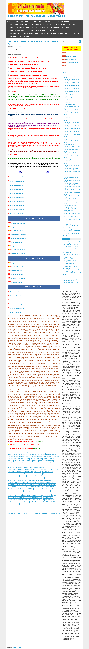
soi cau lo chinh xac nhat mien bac (48, 486)
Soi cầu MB (51, 488)
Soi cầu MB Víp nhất (36, 21)
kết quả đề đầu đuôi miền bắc (18, 253)
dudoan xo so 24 (29, 471)
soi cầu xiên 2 (34, 495)
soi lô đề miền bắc (28, 499)
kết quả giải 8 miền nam (17, 270)
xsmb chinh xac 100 (12, 506)
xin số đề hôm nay (32, 503)
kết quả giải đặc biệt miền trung (17, 296)
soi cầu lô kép (30, 488)
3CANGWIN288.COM (71, 66)
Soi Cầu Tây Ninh (11, 493)
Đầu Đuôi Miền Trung (12, 462)
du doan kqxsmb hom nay (28, 465)
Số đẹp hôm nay (46, 473)
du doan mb (37, 465)
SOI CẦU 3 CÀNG (10, 27)
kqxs (17, 473)
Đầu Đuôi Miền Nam (49, 460)
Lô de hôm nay (26, 473)
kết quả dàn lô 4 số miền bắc (16, 213)
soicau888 (35, 499)
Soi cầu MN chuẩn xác (63, 21)
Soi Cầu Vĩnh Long (12, 495)
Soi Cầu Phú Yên (37, 491)
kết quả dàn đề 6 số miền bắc (17, 201)
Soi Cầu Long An (44, 488)
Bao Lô (35, 452)
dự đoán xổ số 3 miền (28, 467)
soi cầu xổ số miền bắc (19, 497)
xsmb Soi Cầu (27, 506)
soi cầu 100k (10, 475)
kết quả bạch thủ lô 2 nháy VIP (17, 181)
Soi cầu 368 (36, 475)
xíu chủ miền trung (45, 503)
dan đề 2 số (26, 458)
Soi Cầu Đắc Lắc (41, 482)
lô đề (21, 473)
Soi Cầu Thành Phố (20, 493)
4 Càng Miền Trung (28, 452)
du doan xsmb (11, 471)
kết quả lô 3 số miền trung (16, 312)
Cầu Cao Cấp (27, 456)
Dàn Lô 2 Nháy (17, 460)
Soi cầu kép (44, 484)
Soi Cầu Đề (56, 482)
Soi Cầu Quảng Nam (46, 491)
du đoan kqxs (11, 465)
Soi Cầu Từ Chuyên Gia (53, 493)
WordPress (14, 647)
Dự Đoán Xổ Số (19, 467)
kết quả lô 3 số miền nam (17, 282)
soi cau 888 (10, 477)
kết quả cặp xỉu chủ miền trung (17, 308)
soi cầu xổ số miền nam (30, 497)
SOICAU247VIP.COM (71, 59)
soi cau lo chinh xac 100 (35, 486)
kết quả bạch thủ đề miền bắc (17, 189)
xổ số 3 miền (53, 503)
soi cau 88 (54, 475)
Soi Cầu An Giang (17, 477)
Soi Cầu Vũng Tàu (26, 495)
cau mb (44, 456)
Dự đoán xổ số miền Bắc (39, 467)
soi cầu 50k (48, 475)
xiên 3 (40, 501)
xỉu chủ (38, 503)
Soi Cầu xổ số (11, 497)
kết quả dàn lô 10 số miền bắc (18, 249)
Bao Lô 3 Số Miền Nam (48, 452)
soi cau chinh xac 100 (48, 480)
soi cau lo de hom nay (21, 488)
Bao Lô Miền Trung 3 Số (51, 454)
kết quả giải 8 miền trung (15, 300)
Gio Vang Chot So (39, 24)
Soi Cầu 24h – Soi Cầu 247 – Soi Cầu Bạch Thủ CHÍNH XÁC (60, 24)
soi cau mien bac (11, 491)
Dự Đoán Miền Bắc (44, 465)
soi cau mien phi (19, 491)
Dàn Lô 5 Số (35, 460)
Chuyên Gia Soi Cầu (12, 458)
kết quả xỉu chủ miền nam (17, 263)
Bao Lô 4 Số (56, 452)
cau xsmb (49, 456)
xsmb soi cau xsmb (35, 506)
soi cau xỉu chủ (55, 495)
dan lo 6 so (41, 460)
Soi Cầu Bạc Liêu (26, 477)
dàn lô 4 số (29, 460)
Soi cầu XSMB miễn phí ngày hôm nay (15, 499)
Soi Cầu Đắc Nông (49, 482)
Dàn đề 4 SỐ (45, 458)
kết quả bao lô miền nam (17, 274)
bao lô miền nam (33, 454)
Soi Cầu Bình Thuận (31, 480)
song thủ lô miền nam (49, 499)
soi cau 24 (17, 475)
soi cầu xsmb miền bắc (47, 497)
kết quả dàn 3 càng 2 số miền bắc (19, 246)
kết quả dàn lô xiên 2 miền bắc (18, 230)
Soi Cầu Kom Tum (20, 486)
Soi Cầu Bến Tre (48, 477)
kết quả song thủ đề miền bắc (17, 193)
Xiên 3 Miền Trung (54, 501)
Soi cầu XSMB (39, 497)
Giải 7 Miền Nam (37, 471)
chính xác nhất (56, 456)
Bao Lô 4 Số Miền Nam (12, 454)
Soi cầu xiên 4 (48, 495)
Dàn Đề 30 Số (39, 458)
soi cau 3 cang (23, 475)
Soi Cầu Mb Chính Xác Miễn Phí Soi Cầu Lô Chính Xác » (47, 513)
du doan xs (56, 469)
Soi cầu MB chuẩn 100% (50, 21)
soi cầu (52, 473)
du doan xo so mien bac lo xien (31, 469)
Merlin (19, 647)
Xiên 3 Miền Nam (46, 501)
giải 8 (52, 471)
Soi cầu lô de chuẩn (12, 488)
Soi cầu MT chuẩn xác (12, 24)
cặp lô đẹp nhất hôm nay (19, 456)
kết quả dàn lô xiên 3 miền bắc (18, 234)
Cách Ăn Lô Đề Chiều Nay (26, 24)
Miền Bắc (40, 473)
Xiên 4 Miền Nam (15, 503)
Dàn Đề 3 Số (32, 458)
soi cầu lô (27, 486)
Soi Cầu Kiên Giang (12, 486)
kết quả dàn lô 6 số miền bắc (18, 223)
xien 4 (9, 503)
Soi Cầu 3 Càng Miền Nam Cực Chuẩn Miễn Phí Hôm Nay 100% (54, 27)
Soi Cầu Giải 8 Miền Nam (21, 484)
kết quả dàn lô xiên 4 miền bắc (18, 238)
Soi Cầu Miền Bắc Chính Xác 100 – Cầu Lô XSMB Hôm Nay (65, 33)
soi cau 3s (42, 475)
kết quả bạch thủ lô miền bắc (16, 177)
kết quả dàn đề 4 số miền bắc (17, 197)
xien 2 (20, 501)
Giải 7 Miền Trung (45, 471)
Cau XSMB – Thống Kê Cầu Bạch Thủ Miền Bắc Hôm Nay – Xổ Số (23, 509)
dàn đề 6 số (52, 458)
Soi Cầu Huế (38, 484)
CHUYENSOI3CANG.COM (72, 53)
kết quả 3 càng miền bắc (17, 242)
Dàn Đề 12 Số (20, 458)
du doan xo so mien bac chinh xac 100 (16, 469)
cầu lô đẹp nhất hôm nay (37, 456)
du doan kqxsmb (18, 465)
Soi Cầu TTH (44, 493)
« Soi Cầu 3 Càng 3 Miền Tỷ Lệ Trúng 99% (17, 513)
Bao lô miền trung (41, 454)
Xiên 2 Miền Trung (34, 501)
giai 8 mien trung (11, 473)
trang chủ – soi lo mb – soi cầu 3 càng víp (18, 21)
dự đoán (28, 462)
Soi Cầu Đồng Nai (11, 484)
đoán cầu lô (20, 462)
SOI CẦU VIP (19, 495)
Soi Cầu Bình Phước (22, 480)
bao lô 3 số (40, 452)
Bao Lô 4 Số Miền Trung (23, 454)
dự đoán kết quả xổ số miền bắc (48, 462)
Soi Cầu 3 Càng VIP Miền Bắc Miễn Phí (16, 30)
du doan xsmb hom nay (20, 471)
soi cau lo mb (36, 488)
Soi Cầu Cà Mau (39, 480)
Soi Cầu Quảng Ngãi (55, 491)
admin (19, 46)
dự (24, 462)
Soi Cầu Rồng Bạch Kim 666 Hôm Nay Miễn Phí (18, 36)
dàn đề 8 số (10, 460)
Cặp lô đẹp (10, 456)
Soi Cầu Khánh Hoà (52, 484)
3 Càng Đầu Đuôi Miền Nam (13, 452)
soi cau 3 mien (30, 475)
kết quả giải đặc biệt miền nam (18, 267)
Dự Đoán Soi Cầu (11, 467)
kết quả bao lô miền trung (16, 304)
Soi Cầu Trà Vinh (37, 493)
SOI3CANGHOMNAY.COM (72, 62)
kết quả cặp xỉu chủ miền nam (18, 278)
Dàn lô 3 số (24, 460)
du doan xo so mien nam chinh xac (45, 469)
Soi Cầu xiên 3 (41, 495)
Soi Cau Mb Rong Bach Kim (41, 33)
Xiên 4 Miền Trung (23, 503)
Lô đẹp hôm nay (33, 473)
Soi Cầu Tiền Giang (29, 493)
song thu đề (41, 499)
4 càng (22, 452)
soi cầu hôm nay (31, 484)
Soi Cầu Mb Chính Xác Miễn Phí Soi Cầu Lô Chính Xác (20, 33)
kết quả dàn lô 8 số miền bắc (18, 227)
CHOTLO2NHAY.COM (71, 56)
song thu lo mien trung (12, 501)
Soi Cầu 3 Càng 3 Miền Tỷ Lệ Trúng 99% (27, 27)
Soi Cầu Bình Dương (12, 480)
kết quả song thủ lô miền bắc (16, 185)
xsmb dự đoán (20, 506)
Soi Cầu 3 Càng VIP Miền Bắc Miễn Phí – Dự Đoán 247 (41, 30)
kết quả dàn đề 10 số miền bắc (17, 209)
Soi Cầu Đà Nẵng (33, 482)
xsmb (58, 503)
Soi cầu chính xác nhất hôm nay (14, 482)
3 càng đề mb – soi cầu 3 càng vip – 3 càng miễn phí (36, 15)
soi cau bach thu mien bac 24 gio (37, 477)
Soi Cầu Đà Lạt (25, 482)
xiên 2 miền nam (25, 501)
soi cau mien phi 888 (28, 491)
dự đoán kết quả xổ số (35, 462)
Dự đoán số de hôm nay (54, 465)
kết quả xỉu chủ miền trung (16, 291)
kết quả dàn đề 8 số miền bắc (17, 205)
